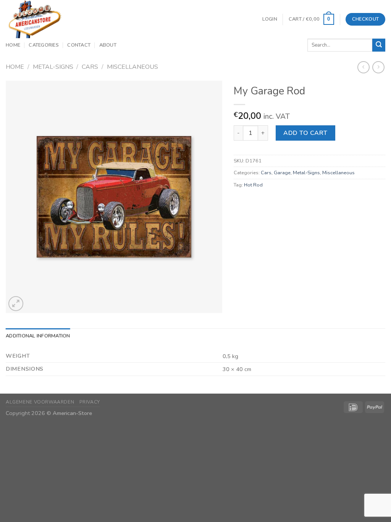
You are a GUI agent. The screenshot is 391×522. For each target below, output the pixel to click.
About (107, 45)
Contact (78, 45)
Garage (282, 172)
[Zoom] (15, 303)
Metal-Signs (53, 67)
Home (13, 45)
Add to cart (305, 133)
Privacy (89, 402)
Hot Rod (253, 185)
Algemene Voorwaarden (40, 402)
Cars (90, 67)
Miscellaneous (132, 67)
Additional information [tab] (38, 335)
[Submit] (378, 45)
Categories (44, 45)
